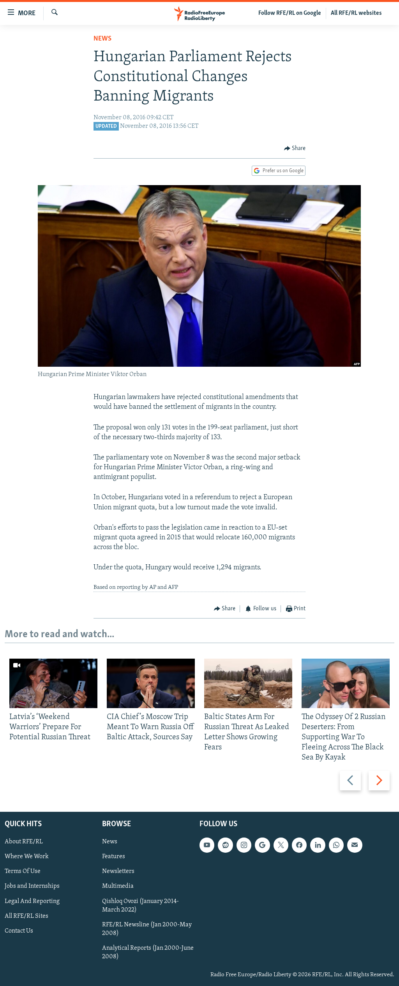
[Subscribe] (354, 845)
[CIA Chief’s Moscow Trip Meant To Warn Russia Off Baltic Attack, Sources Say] (151, 683)
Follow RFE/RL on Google (289, 13)
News (102, 38)
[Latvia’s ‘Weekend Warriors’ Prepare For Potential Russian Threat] (53, 683)
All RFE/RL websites (356, 13)
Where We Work (27, 856)
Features (113, 856)
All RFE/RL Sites (26, 916)
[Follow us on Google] (262, 845)
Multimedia (118, 886)
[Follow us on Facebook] (299, 845)
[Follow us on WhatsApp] (336, 845)
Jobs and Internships (32, 886)
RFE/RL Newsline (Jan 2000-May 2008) (147, 928)
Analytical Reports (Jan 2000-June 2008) (148, 952)
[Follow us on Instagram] (244, 845)
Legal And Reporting (32, 901)
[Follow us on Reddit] (225, 845)
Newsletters (118, 871)
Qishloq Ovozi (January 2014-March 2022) (140, 905)
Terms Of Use (23, 871)
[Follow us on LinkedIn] (317, 845)
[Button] (295, 148)
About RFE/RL (24, 842)
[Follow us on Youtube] (207, 845)
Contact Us (19, 931)
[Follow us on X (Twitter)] (281, 845)
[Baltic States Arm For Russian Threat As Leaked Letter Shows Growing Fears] (248, 683)
